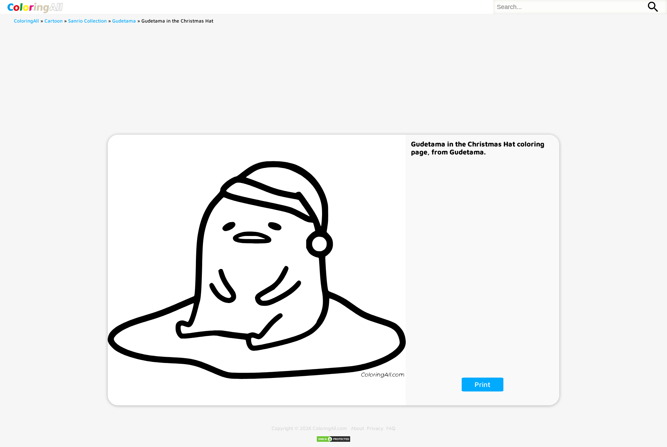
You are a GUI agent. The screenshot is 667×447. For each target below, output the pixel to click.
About (357, 428)
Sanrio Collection (87, 21)
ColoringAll (26, 21)
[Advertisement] (333, 82)
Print (483, 384)
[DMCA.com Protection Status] (333, 441)
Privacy (375, 428)
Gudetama (124, 21)
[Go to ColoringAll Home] (34, 7)
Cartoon (53, 21)
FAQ (390, 428)
